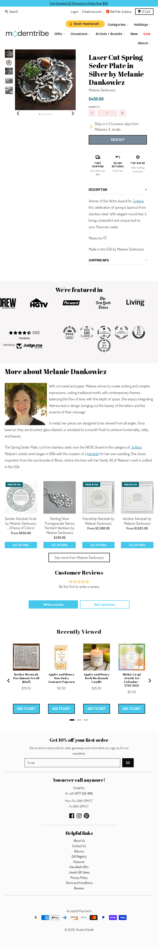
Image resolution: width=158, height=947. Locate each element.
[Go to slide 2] (42, 114)
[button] (45, 79)
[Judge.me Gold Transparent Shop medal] (104, 332)
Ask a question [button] (104, 604)
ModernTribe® (85, 930)
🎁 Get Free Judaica (118, 11)
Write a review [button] (53, 604)
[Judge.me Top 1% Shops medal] (138, 332)
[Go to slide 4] (48, 114)
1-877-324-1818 (83, 793)
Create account (92, 11)
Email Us (79, 788)
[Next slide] (72, 113)
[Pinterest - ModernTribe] (86, 816)
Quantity (94, 106)
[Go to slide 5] (51, 114)
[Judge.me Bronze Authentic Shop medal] (121, 332)
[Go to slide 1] (40, 114)
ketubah (93, 453)
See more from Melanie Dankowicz (79, 557)
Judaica (138, 201)
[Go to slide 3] (45, 114)
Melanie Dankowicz (102, 90)
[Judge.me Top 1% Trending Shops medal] (104, 345)
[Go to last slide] (18, 113)
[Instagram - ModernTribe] (79, 816)
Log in (74, 11)
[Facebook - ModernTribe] (71, 816)
